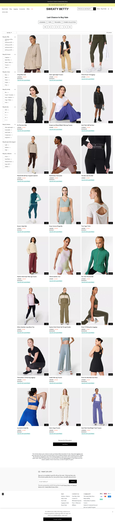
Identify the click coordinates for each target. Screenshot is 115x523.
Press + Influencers (76, 503)
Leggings (42, 22)
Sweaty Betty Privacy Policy (51, 487)
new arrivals (67, 458)
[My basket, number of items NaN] (111, 8)
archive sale (5, 12)
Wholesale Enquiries (76, 500)
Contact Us (74, 498)
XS (49, 27)
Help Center (64, 498)
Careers (85, 503)
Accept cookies (57, 519)
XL (65, 27)
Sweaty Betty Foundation (89, 500)
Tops (49, 22)
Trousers (57, 22)
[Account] (108, 8)
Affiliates (74, 505)
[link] (57, 9)
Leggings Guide (65, 503)
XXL (70, 27)
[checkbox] (9, 40)
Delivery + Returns (65, 496)
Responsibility (87, 498)
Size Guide (63, 500)
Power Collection (70, 22)
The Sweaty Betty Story (89, 496)
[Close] (112, 511)
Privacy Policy (66, 485)
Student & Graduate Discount (90, 505)
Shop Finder (103, 9)
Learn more (64, 515)
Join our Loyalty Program (90, 507)
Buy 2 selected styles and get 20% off (57, 4)
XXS (45, 27)
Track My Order (76, 496)
